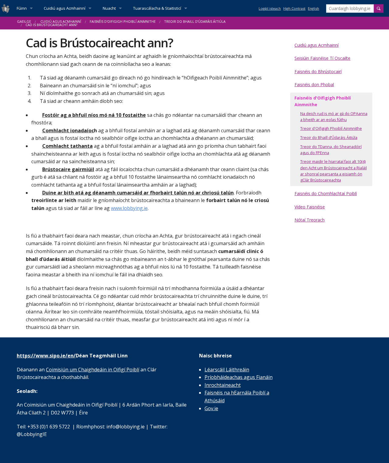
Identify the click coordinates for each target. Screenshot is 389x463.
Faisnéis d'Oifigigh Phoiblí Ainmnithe (123, 21)
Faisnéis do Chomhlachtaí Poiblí (325, 193)
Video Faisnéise (309, 207)
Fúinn (22, 8)
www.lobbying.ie (129, 208)
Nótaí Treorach (309, 220)
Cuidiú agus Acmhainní (64, 8)
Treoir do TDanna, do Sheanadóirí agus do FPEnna (331, 149)
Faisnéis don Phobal (314, 84)
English (313, 8)
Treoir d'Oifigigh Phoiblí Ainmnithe (331, 128)
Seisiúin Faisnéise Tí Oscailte (322, 58)
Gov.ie (211, 408)
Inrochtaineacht (223, 385)
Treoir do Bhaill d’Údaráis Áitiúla (194, 21)
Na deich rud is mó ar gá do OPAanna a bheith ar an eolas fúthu (333, 116)
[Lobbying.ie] (5, 8)
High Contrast (294, 8)
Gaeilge (24, 21)
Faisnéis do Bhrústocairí (318, 71)
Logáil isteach (270, 8)
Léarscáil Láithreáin (227, 369)
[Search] (379, 8)
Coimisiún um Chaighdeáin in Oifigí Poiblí (92, 369)
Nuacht (109, 8)
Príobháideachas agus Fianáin (239, 377)
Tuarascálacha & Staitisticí (157, 8)
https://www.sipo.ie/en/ (46, 355)
